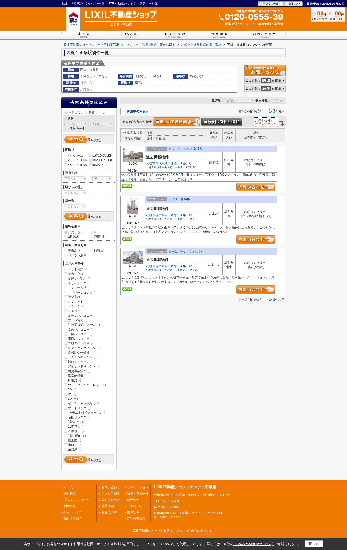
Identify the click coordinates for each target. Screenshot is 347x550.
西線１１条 (178, 163)
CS (72, 389)
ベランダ (76, 306)
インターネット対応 (84, 403)
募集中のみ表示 (137, 111)
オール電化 (77, 320)
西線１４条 (178, 215)
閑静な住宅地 (79, 278)
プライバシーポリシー (79, 500)
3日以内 (73, 237)
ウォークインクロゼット (87, 385)
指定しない (76, 112)
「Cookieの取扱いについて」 (252, 544)
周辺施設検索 (111, 500)
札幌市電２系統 (157, 163)
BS (72, 394)
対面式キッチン (80, 362)
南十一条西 (175, 167)
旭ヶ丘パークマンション (185, 251)
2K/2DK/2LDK (77, 160)
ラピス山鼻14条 (179, 199)
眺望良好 (76, 297)
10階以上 (76, 426)
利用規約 (70, 506)
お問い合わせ (111, 487)
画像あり (74, 250)
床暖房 (74, 380)
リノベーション (137, 487)
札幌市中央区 (161, 167)
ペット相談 (77, 269)
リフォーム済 (79, 288)
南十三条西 (175, 270)
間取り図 (136, 132)
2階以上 (75, 422)
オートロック (79, 408)
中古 (103, 112)
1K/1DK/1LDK (102, 155)
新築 (92, 112)
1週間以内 (100, 237)
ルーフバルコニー (82, 315)
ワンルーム (75, 155)
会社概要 (70, 493)
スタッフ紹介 (111, 493)
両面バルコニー (80, 338)
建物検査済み (136, 518)
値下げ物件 (77, 128)
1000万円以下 (136, 506)
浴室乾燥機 (77, 376)
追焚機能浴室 (79, 371)
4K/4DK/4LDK (77, 165)
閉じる (313, 544)
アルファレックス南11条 (185, 149)
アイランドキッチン (84, 366)
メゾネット (77, 301)
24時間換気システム (84, 325)
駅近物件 (133, 500)
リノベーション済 (82, 292)
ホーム (68, 487)
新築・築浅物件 (137, 493)
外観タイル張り (80, 343)
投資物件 (133, 512)
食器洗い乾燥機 (80, 352)
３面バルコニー (80, 334)
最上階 (74, 440)
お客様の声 (109, 512)
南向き (74, 445)
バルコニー (77, 311)
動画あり (100, 250)
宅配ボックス (79, 417)
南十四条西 (175, 219)
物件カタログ (73, 518)
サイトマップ (73, 512)
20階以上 (76, 431)
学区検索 (108, 506)
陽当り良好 (77, 274)
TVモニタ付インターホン (87, 412)
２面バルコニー (80, 329)
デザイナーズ (79, 283)
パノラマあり (77, 255)
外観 (126, 132)
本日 (96, 232)
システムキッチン (82, 357)
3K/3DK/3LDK (102, 160)
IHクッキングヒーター (85, 348)
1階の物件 (77, 435)
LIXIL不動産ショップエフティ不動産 (185, 487)
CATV (74, 399)
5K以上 (98, 165)
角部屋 (74, 449)
